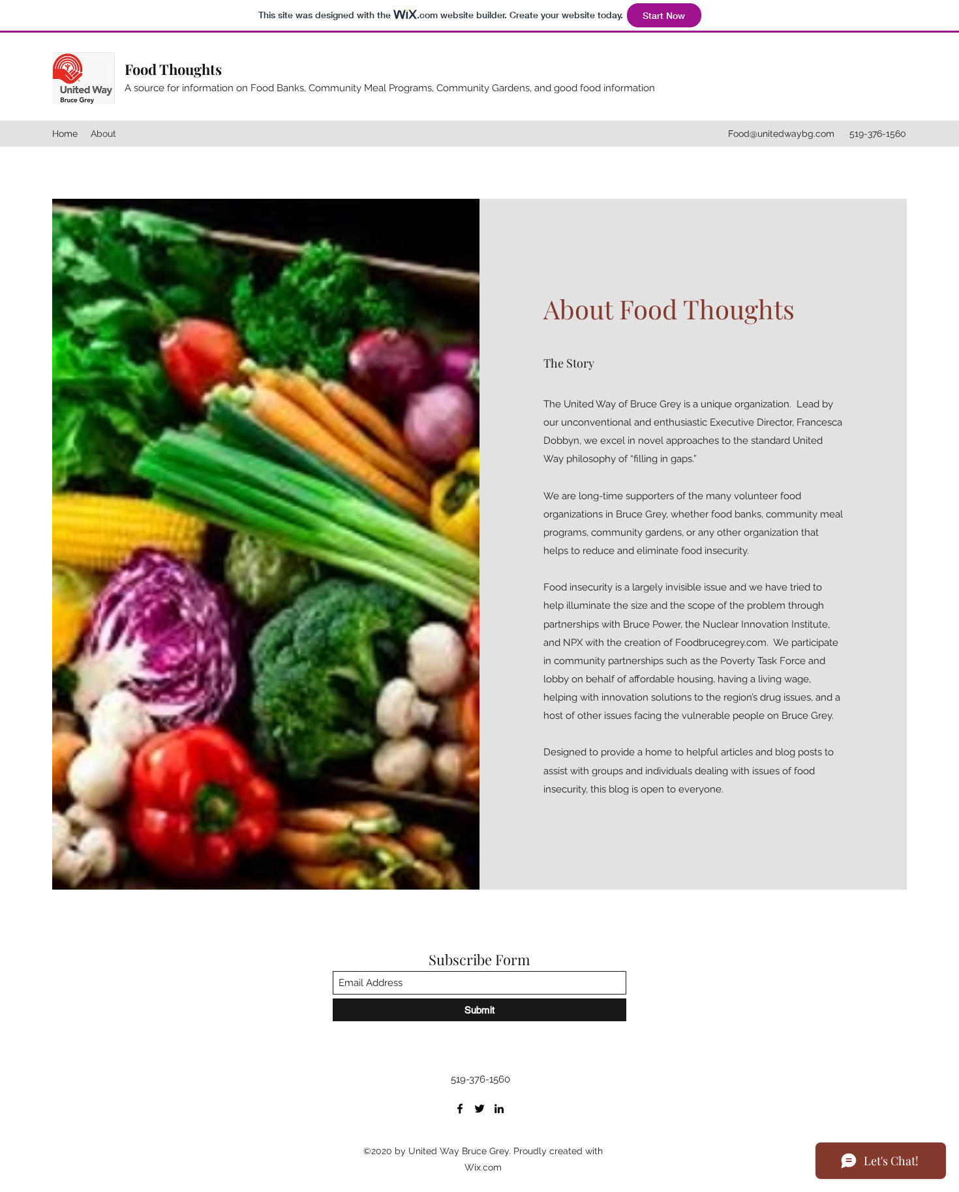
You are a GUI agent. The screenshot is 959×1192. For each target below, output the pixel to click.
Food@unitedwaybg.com (781, 133)
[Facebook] (459, 1108)
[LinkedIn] (499, 1108)
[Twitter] (479, 1108)
